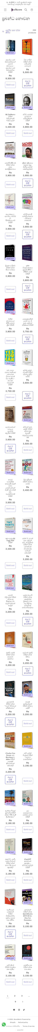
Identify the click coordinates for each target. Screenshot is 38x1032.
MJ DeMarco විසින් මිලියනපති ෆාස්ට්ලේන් (10, 118)
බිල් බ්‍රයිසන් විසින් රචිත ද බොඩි (27, 482)
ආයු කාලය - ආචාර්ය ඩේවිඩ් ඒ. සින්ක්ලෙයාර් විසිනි (10, 218)
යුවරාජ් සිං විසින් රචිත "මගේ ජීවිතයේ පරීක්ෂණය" (10, 705)
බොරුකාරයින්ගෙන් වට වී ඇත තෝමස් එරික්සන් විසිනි (27, 322)
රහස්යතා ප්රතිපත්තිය (13, 1026)
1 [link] (7, 996)
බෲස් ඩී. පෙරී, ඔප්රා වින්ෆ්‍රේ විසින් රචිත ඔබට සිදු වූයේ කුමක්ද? (10, 863)
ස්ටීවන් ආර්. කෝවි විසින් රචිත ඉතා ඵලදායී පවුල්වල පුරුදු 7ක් (27, 432)
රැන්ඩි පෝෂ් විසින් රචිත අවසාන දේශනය (10, 656)
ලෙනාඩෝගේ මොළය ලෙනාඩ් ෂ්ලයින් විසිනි (10, 430)
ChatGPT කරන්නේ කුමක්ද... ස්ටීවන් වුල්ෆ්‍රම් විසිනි (27, 863)
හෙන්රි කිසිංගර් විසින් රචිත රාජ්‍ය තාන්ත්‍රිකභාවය (10, 166)
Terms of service (29, 1026)
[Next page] (22, 1002)
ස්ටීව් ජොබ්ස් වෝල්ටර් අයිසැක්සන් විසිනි (27, 118)
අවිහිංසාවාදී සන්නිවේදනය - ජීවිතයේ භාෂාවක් (27, 217)
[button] (5, 10)
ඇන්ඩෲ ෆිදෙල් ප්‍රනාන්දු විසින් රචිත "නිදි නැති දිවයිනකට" (10, 814)
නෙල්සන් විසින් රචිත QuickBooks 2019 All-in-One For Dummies (28, 915)
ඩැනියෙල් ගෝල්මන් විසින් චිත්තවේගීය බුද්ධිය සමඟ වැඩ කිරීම (10, 915)
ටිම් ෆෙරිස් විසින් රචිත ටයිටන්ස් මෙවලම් (28, 63)
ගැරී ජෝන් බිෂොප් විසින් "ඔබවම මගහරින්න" (28, 756)
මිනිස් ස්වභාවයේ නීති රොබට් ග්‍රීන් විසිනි (10, 322)
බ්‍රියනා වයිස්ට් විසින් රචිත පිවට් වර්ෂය (10, 268)
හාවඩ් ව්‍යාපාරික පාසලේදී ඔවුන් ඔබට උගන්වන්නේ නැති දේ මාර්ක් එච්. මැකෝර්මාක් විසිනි (10, 488)
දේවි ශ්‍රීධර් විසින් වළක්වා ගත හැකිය (10, 967)
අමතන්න (20, 1030)
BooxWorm (17, 1019)
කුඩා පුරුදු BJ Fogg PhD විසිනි (10, 540)
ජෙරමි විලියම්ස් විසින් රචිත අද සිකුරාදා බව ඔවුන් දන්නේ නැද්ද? (10, 600)
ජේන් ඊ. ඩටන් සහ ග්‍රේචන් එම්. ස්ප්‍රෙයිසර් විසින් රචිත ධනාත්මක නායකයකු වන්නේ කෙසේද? (27, 545)
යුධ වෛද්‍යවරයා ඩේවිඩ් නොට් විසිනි (28, 814)
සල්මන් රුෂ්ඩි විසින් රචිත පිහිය (28, 655)
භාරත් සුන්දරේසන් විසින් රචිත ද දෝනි (27, 705)
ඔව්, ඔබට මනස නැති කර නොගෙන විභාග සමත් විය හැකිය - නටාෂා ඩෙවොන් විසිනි (10, 377)
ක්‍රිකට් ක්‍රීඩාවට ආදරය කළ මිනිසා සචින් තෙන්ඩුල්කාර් (27, 166)
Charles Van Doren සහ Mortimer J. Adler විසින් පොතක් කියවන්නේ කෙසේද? (10, 759)
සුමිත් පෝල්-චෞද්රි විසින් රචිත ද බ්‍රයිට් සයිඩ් (28, 373)
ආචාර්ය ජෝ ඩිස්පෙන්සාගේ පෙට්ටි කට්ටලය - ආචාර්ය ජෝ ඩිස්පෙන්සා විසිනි (10, 66)
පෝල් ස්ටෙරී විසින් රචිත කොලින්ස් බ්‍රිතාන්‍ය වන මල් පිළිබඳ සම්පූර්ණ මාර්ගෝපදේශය (27, 601)
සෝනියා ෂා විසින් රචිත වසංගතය (27, 967)
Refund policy (23, 1022)
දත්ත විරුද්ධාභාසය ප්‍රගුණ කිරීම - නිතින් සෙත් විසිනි (28, 270)
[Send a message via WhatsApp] (4, 1024)
